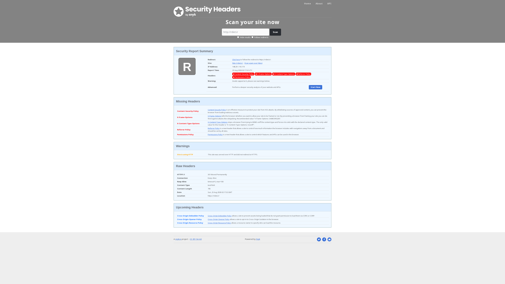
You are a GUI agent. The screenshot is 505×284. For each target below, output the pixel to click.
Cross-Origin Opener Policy (218, 219)
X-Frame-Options (214, 116)
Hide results (245, 37)
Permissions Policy (215, 134)
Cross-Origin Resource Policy (219, 223)
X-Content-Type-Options (218, 122)
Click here (236, 59)
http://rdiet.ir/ (237, 63)
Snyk (258, 239)
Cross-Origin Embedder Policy (220, 216)
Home (307, 3)
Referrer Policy (214, 128)
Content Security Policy (217, 110)
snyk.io (178, 239)
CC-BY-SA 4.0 (196, 239)
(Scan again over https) (253, 63)
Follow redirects (261, 37)
